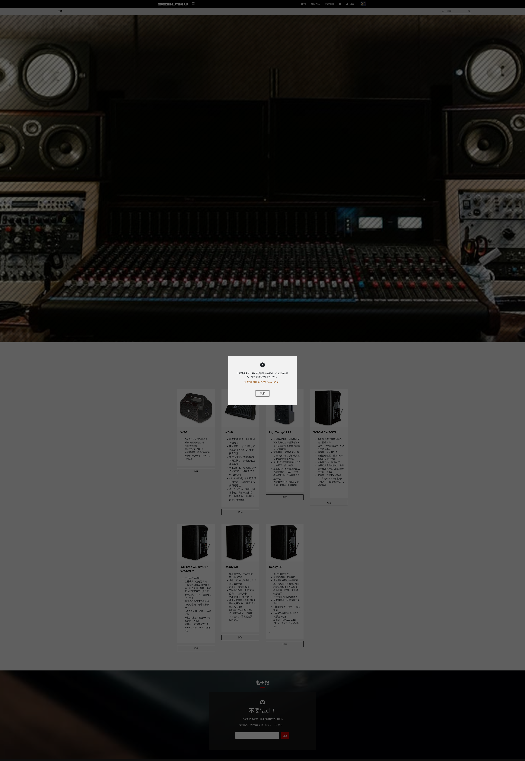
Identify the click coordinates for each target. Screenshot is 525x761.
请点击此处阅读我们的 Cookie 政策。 (262, 382)
